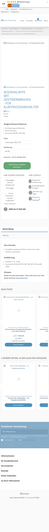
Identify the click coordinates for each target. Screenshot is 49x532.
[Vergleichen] (32, 301)
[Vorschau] (32, 303)
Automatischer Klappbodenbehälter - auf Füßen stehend (18, 330)
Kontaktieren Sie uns (26, 9)
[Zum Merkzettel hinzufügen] (32, 298)
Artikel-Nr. (7, 157)
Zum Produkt (18, 345)
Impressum (14, 9)
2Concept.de (30, 498)
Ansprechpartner (22, 278)
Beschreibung (8, 229)
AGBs (16, 440)
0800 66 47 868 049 (17, 209)
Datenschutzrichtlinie (29, 440)
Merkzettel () (5, 12)
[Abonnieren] (46, 431)
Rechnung (35, 200)
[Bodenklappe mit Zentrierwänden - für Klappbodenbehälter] (24, 87)
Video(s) (6, 235)
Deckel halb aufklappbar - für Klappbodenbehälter (18, 399)
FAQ (7, 9)
